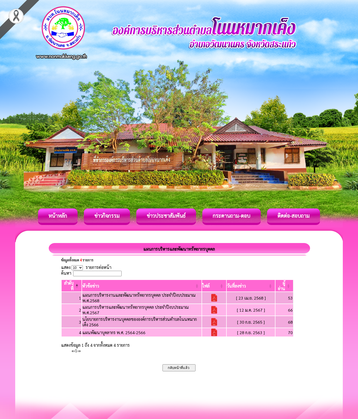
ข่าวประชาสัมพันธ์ (166, 215)
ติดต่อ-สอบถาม (294, 215)
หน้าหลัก (57, 215)
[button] (90, 286)
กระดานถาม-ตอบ (231, 215)
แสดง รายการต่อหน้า (86, 267)
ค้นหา (66, 273)
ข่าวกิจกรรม (107, 215)
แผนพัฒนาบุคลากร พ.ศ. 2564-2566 (113, 332)
